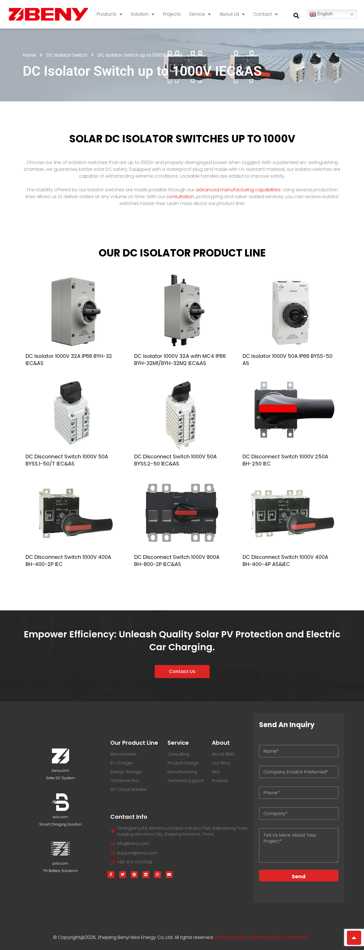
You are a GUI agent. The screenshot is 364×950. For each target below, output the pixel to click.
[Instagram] (157, 874)
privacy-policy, (232, 937)
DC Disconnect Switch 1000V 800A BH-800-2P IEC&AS (177, 560)
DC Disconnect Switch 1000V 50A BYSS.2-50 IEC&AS (175, 460)
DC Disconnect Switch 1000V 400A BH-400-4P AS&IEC (285, 560)
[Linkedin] (145, 874)
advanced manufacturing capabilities (238, 189)
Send (298, 876)
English (324, 13)
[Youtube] (169, 874)
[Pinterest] (134, 874)
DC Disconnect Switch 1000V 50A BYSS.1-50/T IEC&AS (67, 460)
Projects (172, 14)
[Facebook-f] (110, 874)
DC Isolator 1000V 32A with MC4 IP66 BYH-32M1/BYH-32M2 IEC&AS (180, 359)
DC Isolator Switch (66, 55)
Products (107, 14)
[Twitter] (122, 874)
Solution (140, 14)
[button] (296, 16)
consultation (180, 196)
